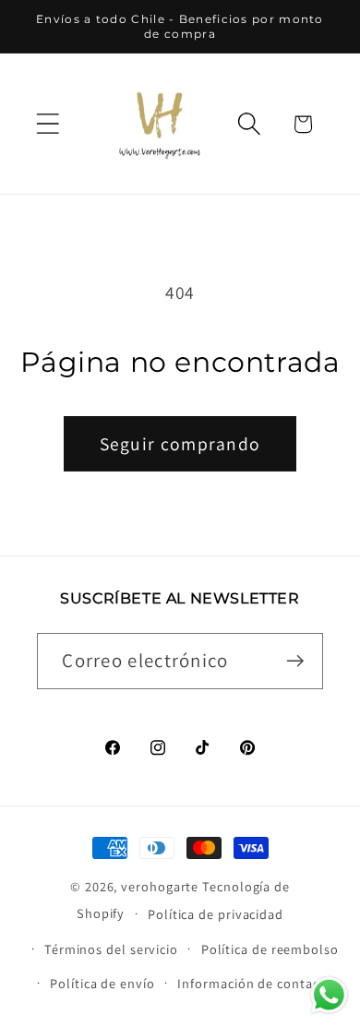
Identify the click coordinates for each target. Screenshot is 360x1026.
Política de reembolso (270, 949)
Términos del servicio (111, 949)
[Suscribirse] (296, 661)
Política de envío (102, 983)
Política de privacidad (215, 914)
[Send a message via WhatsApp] (329, 995)
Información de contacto (254, 983)
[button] (47, 124)
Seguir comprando (180, 444)
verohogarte (159, 886)
